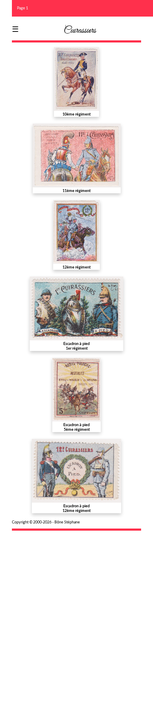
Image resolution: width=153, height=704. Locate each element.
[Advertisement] (76, 611)
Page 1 (22, 8)
